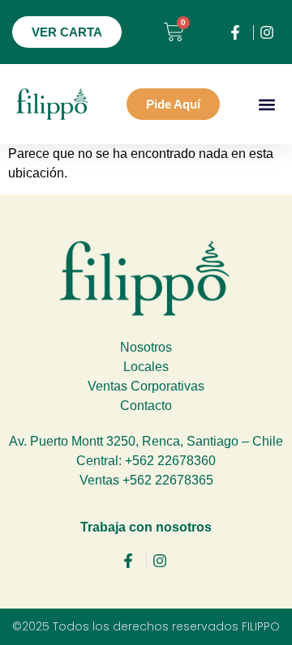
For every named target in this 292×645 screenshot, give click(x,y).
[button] (266, 104)
